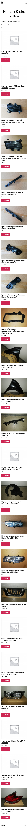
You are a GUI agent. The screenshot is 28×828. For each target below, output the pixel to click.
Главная (3, 5)
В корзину (6, 60)
